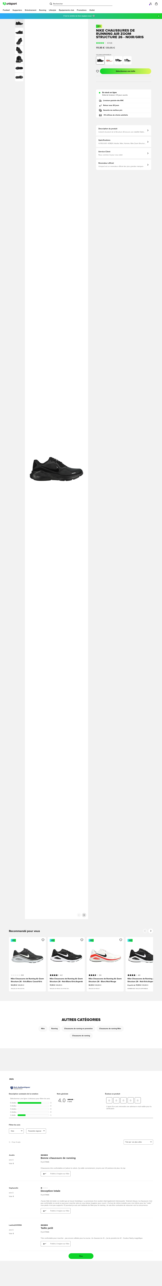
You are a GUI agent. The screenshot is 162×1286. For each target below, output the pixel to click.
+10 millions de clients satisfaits (115, 115)
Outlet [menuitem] (92, 10)
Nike (43, 1028)
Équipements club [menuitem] (66, 10)
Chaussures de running (81, 1036)
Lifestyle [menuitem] (52, 10)
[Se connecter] (150, 4)
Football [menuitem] (6, 10)
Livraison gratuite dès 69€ (113, 100)
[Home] (10, 3)
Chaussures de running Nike (110, 1028)
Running (54, 1028)
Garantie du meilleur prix (112, 110)
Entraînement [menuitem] (30, 10)
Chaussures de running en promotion (78, 1028)
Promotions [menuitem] (82, 10)
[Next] (150, 931)
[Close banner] (158, 16)
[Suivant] (84, 915)
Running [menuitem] (42, 10)
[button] (19, 32)
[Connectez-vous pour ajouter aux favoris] (97, 71)
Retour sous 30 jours (111, 105)
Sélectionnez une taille (125, 71)
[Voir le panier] (156, 4)
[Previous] (145, 931)
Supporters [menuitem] (17, 10)
